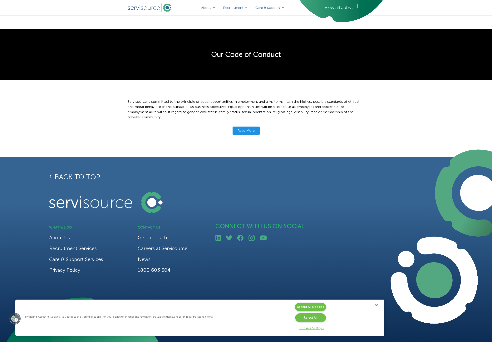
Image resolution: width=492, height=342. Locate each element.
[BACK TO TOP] (52, 177)
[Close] (376, 305)
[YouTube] (263, 238)
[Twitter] (229, 238)
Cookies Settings (311, 328)
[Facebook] (240, 238)
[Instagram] (251, 238)
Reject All (310, 317)
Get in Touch (152, 238)
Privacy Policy (64, 270)
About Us (59, 238)
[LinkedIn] (218, 238)
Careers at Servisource (162, 248)
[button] (15, 319)
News (144, 259)
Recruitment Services (73, 248)
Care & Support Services (76, 259)
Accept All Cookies (310, 307)
